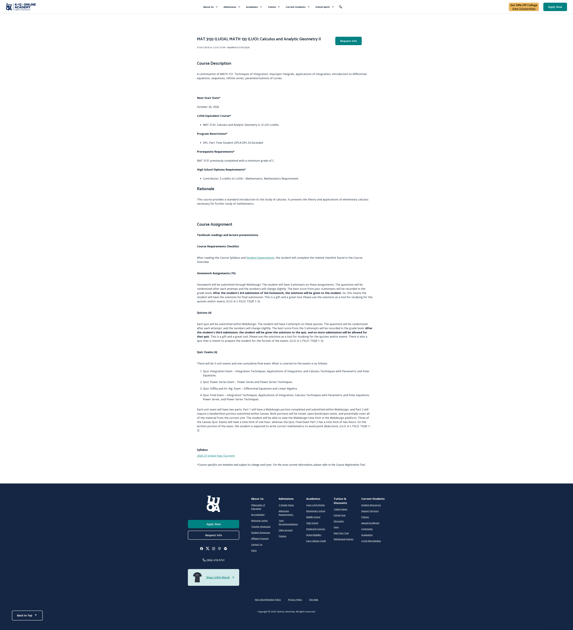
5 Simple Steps (286, 504)
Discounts (339, 521)
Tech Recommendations (288, 522)
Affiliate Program (260, 538)
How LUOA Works (315, 504)
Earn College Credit (316, 540)
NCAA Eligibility (313, 534)
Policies (282, 536)
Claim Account (286, 530)
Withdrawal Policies (343, 539)
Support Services (370, 510)
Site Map (313, 599)
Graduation (367, 534)
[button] (210, 6)
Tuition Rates (340, 509)
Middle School (313, 516)
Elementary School (315, 510)
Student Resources (371, 504)
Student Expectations (260, 257)
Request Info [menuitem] (348, 41)
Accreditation (258, 514)
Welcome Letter (259, 520)
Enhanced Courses (315, 528)
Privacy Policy (295, 599)
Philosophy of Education (258, 506)
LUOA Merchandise (371, 540)
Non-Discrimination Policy (268, 599)
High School (312, 522)
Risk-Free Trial (341, 533)
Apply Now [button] (555, 7)
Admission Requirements (286, 512)
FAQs (254, 550)
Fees (336, 527)
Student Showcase (260, 532)
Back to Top (24, 615)
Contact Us (256, 544)
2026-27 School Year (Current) (216, 455)
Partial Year (340, 515)
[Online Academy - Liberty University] (21, 6)
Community (367, 528)
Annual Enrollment (370, 522)
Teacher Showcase (261, 526)
